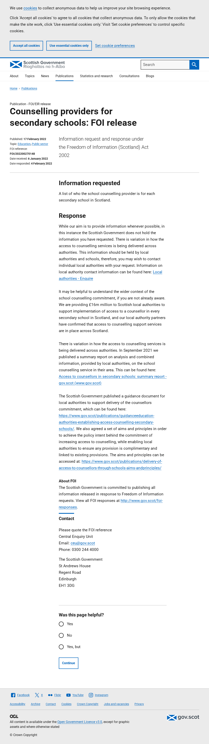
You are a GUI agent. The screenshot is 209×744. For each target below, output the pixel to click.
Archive (35, 704)
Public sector (40, 144)
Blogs (150, 76)
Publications (64, 76)
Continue (68, 663)
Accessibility (17, 704)
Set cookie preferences (115, 45)
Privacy (139, 704)
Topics (29, 76)
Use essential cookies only (69, 46)
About (14, 76)
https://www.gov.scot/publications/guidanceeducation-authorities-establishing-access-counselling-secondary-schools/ (106, 422)
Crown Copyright (87, 704)
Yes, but (73, 646)
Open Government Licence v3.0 (79, 722)
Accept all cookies (26, 46)
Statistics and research (96, 76)
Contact (51, 704)
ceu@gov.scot (83, 543)
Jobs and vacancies (116, 704)
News (45, 76)
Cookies (66, 704)
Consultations (129, 76)
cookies (30, 8)
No (69, 635)
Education (24, 144)
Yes (70, 624)
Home (13, 88)
